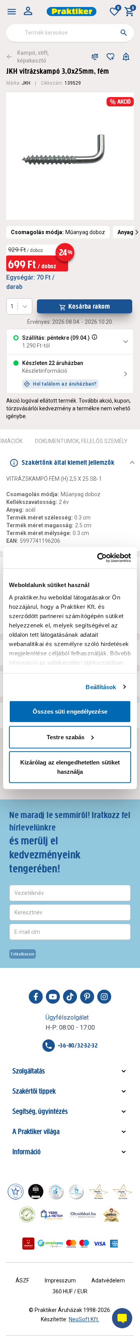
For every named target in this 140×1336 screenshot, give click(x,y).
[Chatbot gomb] (122, 1318)
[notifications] (126, 56)
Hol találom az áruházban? (65, 384)
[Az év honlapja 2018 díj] (56, 1191)
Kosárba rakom (89, 306)
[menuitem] (11, 11)
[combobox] (70, 33)
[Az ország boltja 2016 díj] (98, 1191)
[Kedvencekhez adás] (110, 56)
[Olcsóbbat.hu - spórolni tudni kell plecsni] (83, 1214)
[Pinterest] (87, 997)
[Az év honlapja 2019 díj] (76, 1191)
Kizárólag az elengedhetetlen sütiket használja (70, 767)
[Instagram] (104, 997)
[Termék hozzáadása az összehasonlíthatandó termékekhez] (95, 56)
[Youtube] (53, 997)
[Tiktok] (70, 997)
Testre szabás (65, 736)
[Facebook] (36, 997)
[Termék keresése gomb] (124, 33)
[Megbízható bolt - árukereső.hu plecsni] (27, 1214)
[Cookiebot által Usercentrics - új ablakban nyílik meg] (98, 557)
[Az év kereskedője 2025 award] (111, 1214)
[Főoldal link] (71, 11)
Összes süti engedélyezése (70, 711)
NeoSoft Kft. (84, 1319)
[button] (94, 341)
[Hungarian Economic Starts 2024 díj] (15, 1191)
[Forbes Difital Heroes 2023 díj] (36, 1191)
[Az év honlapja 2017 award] (122, 1191)
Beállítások (101, 686)
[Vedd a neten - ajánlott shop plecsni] (52, 1214)
